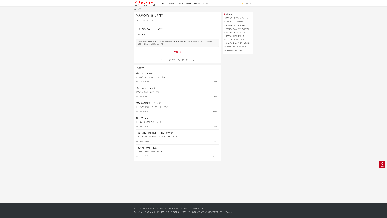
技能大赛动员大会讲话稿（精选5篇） (237, 47)
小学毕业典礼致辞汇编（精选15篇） (236, 50)
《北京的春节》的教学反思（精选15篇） (238, 43)
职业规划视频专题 (197, 209)
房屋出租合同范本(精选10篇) (234, 22)
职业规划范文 (173, 209)
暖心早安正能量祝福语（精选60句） (236, 18)
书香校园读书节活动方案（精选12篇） (237, 29)
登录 (247, 3)
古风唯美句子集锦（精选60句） (235, 25)
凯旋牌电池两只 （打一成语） (149, 103)
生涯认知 (180, 3)
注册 (251, 3)
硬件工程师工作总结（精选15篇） (236, 39)
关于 (135, 209)
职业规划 (142, 209)
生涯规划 (188, 3)
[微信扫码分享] (179, 60)
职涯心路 (197, 3)
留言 (209, 212)
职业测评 (205, 3)
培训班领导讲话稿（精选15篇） (235, 36)
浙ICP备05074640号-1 (164, 212)
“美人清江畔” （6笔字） (147, 88)
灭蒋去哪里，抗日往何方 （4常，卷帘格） (155, 133)
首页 (164, 3)
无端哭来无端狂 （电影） (147, 148)
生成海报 (173, 60)
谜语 (153, 20)
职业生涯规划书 (161, 209)
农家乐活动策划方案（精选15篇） (236, 32)
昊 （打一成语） (143, 118)
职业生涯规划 (185, 209)
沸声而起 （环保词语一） (147, 73)
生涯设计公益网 (151, 41)
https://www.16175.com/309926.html (179, 41)
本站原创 (172, 3)
